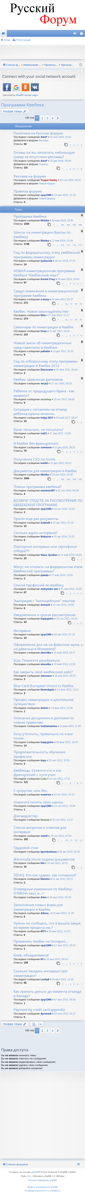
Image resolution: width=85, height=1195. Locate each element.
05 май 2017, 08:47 (67, 417)
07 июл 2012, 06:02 (65, 999)
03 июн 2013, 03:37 (62, 299)
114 (62, 245)
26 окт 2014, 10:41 (64, 508)
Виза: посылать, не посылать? (38, 429)
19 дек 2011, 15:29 (63, 351)
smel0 (44, 835)
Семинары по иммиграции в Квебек (44, 327)
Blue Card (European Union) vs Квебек (44, 685)
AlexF (44, 137)
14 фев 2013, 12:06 (62, 708)
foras (44, 331)
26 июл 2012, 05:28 (60, 897)
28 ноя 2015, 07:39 (62, 474)
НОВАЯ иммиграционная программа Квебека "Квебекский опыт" (44, 272)
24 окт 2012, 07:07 (64, 794)
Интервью (22, 630)
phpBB (35, 1172)
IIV (42, 959)
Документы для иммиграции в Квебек (45, 470)
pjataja (45, 575)
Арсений (46, 1013)
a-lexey (45, 299)
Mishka (45, 220)
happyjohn (47, 618)
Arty (29, 1176)
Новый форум (47, 183)
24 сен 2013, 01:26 (66, 618)
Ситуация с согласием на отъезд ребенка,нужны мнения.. (40, 411)
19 (81, 303)
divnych (45, 604)
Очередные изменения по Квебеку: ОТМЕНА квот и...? (43, 891)
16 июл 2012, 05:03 (57, 959)
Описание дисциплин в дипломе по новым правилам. (44, 720)
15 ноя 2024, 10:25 (60, 137)
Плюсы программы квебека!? (37, 486)
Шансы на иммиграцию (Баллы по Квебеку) (42, 234)
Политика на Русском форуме (38, 133)
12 (76, 840)
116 (74, 245)
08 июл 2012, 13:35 (62, 979)
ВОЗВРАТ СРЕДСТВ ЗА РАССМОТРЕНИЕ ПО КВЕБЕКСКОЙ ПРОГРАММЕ (48, 502)
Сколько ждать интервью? (35, 532)
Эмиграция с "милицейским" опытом (44, 600)
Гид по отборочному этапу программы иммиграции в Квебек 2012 (46, 363)
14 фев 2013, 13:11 (68, 689)
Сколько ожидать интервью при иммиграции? (41, 973)
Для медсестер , (26, 816)
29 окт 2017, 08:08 (64, 399)
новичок (46, 794)
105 (80, 479)
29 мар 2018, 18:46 (62, 220)
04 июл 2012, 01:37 (65, 1013)
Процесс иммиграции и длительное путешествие (43, 701)
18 (76, 303)
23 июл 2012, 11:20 (63, 913)
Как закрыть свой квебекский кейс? (43, 672)
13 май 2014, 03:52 (71, 555)
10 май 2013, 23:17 (64, 652)
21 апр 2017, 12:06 (60, 433)
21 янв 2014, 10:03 (71, 589)
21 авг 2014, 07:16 (63, 522)
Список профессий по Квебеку (39, 585)
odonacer (46, 675)
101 (62, 224)
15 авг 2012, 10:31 (57, 863)
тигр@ (45, 383)
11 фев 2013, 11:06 (70, 726)
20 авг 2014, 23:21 (64, 536)
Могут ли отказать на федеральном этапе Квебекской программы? (48, 568)
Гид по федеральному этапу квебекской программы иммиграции (47, 254)
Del (42, 863)
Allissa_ (45, 913)
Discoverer (47, 369)
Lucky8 (45, 979)
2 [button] (42, 118)
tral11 (44, 433)
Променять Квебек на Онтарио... (41, 941)
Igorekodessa (49, 851)
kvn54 (44, 463)
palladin (45, 351)
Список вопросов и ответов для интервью (40, 829)
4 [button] (52, 118)
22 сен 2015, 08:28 (68, 490)
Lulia (43, 778)
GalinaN (45, 522)
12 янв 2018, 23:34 (62, 240)
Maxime (45, 879)
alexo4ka (46, 652)
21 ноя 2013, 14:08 (63, 604)
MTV (43, 931)
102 (68, 224)
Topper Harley (49, 180)
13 (81, 840)
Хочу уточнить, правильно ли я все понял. (43, 736)
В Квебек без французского (36, 443)
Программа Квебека (22, 105)
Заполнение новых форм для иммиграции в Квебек (38, 906)
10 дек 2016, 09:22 (64, 447)
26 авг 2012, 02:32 (69, 851)
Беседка (43, 140)
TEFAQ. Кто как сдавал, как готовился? (45, 875)
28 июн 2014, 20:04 (68, 279)
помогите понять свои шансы (38, 802)
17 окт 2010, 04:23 (61, 383)
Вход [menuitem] (75, 34)
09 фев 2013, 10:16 (67, 742)
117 (80, 245)
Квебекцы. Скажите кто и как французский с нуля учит (37, 772)
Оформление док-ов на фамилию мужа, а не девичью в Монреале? (48, 646)
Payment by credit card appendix (39, 1009)
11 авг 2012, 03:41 (59, 331)
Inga (43, 760)
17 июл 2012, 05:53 (65, 945)
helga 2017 (47, 417)
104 (80, 224)
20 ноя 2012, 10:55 (59, 760)
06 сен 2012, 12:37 (62, 819)
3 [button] (47, 118)
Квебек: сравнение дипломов (38, 379)
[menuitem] (37, 1191)
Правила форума (28, 191)
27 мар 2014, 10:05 (62, 575)
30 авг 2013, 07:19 (64, 634)
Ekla (43, 315)
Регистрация (23, 40)
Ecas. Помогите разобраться (37, 660)
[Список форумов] (42, 15)
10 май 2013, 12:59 (64, 664)
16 (66, 303)
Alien (44, 897)
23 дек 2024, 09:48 (60, 160)
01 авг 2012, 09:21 (62, 879)
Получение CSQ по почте (34, 459)
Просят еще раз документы (36, 518)
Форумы (4, 34)
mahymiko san (49, 589)
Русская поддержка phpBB (42, 1180)
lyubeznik (46, 260)
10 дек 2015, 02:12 (60, 463)
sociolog (46, 399)
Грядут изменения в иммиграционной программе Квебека (46, 293)
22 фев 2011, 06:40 (67, 369)
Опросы (43, 164)
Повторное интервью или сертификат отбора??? (45, 548)
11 (71, 840)
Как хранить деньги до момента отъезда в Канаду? (47, 993)
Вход (7, 40)
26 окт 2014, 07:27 (65, 260)
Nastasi (45, 819)
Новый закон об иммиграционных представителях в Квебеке (43, 345)
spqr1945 (46, 195)
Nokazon (46, 536)
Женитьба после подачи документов (44, 859)
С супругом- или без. (31, 790)
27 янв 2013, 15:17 (58, 315)
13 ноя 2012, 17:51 (59, 778)
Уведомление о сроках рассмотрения (44, 614)
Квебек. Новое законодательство (41, 311)
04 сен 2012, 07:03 (60, 835)
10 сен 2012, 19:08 (64, 806)
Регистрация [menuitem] (82, 34)
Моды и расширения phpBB (42, 1187)
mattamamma (49, 726)
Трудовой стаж (26, 847)
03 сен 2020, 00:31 (70, 180)
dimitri (44, 708)
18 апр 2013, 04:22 (65, 675)
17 (71, 303)
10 (66, 840)
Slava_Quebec (49, 555)
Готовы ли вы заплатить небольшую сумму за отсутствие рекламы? (44, 154)
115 (68, 245)
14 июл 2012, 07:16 (65, 195)
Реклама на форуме (30, 176)
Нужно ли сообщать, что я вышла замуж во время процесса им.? (47, 925)
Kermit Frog (48, 279)
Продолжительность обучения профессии (39, 754)
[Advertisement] (43, 51)
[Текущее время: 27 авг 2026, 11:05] (80, 65)
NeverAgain (47, 689)
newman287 (48, 490)
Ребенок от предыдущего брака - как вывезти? (44, 393)
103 (74, 224)
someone (46, 447)
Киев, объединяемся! (31, 955)
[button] (58, 118)
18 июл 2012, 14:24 (59, 931)
